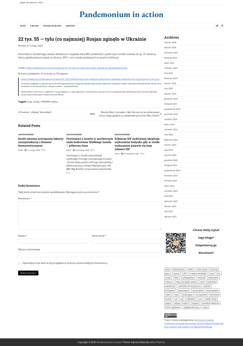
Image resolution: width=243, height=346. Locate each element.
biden (190, 269)
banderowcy (178, 269)
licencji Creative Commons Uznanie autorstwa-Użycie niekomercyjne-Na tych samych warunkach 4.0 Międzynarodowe (193, 323)
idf (184, 273)
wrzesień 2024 (171, 114)
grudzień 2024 (171, 98)
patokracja (170, 286)
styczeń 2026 (170, 47)
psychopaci (183, 290)
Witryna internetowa (29, 249)
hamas (176, 273)
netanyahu (213, 277)
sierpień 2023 (170, 180)
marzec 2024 (170, 144)
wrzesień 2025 (171, 52)
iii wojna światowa (197, 273)
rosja (29, 101)
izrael (168, 277)
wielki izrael (211, 299)
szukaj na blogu (52, 25)
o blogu (34, 25)
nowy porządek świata (186, 281)
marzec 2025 (170, 83)
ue (176, 299)
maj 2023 (168, 196)
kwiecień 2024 (170, 139)
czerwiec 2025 (170, 68)
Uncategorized (26, 134)
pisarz (20, 150)
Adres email (99, 235)
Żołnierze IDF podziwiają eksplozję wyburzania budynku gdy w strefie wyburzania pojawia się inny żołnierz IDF (137, 144)
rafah (167, 294)
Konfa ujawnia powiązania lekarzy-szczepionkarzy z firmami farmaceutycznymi (41, 142)
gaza (167, 273)
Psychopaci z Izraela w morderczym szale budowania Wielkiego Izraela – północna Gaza (89, 142)
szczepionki (201, 294)
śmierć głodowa (172, 307)
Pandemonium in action (121, 14)
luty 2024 (168, 150)
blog (23, 25)
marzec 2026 (170, 42)
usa (200, 299)
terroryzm (215, 294)
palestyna (212, 281)
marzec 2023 (170, 206)
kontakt (70, 25)
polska (207, 286)
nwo (202, 281)
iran (212, 273)
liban (176, 277)
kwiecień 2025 (170, 78)
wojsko (195, 303)
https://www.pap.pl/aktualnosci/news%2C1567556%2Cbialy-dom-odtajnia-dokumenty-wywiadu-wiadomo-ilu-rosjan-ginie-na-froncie (90, 79)
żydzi (205, 307)
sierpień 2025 (170, 57)
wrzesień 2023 (171, 175)
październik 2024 (172, 109)
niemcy (168, 281)
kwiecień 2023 (170, 201)
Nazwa (22, 235)
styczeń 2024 (170, 155)
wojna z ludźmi (182, 303)
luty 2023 (168, 211)
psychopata (198, 290)
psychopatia (212, 290)
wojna (54, 101)
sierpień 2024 (170, 119)
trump (168, 299)
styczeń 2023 (170, 216)
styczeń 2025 (170, 93)
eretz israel (202, 269)
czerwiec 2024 (170, 129)
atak (167, 269)
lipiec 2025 (169, 63)
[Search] (222, 25)
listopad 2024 (170, 103)
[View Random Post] (217, 25)
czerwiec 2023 (170, 191)
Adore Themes (157, 342)
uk (182, 299)
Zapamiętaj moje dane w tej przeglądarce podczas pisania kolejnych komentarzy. (65, 263)
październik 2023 (172, 170)
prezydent (170, 290)
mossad (201, 277)
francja (214, 269)
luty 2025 (168, 88)
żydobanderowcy (192, 307)
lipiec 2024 (169, 124)
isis (218, 273)
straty (36, 101)
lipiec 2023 (169, 185)
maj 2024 (168, 134)
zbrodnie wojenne (210, 303)
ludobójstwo (188, 277)
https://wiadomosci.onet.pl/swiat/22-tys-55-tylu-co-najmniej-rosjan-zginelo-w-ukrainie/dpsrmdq (76, 67)
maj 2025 (168, 73)
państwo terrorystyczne (190, 286)
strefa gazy (187, 294)
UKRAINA (45, 101)
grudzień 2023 (171, 160)
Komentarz (25, 198)
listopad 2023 (170, 165)
